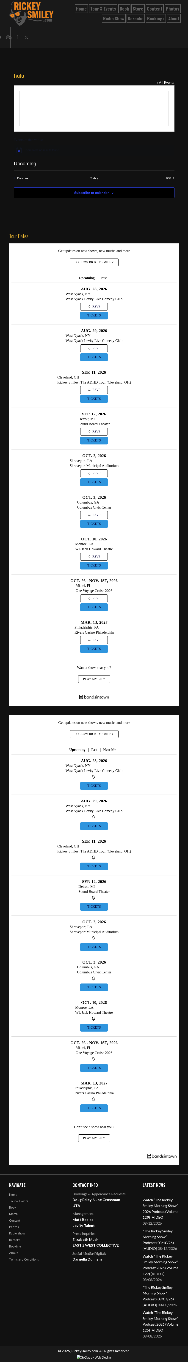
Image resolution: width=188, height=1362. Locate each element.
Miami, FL (83, 586)
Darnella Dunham (87, 1259)
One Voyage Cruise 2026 (94, 591)
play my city (94, 679)
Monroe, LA (84, 544)
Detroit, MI (86, 419)
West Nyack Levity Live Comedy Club (94, 299)
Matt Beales (82, 1219)
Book (12, 1207)
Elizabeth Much (85, 1239)
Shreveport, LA (81, 461)
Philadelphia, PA (87, 627)
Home (13, 1194)
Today (94, 178)
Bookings (15, 1246)
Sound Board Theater (94, 424)
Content (14, 1220)
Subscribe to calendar (91, 192)
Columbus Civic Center (94, 507)
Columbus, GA (88, 502)
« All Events (165, 82)
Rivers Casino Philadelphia (94, 632)
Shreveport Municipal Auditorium (94, 466)
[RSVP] (94, 777)
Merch (13, 1214)
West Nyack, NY (78, 294)
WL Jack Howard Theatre (94, 549)
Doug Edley (82, 1199)
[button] (17, 37)
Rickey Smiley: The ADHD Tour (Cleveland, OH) (94, 382)
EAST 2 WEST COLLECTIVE (95, 1245)
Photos (14, 1227)
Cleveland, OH (68, 377)
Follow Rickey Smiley (94, 262)
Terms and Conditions (24, 1259)
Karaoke (14, 1240)
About (13, 1253)
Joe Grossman (108, 1199)
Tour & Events (18, 1201)
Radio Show (17, 1233)
